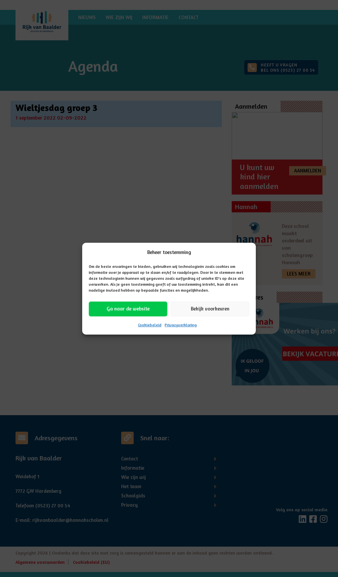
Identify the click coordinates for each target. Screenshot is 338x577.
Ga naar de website (128, 309)
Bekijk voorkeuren (210, 309)
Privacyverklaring (181, 324)
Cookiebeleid (149, 324)
